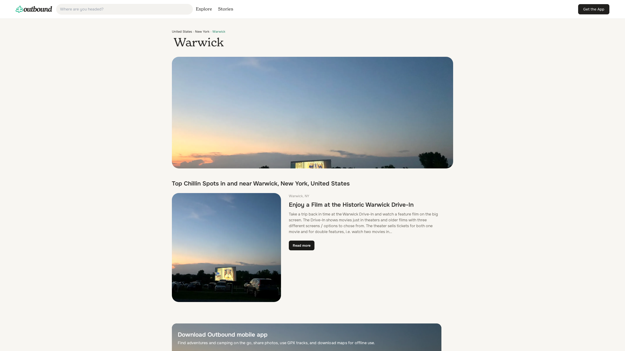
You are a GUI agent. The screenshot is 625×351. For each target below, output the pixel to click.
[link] (34, 9)
